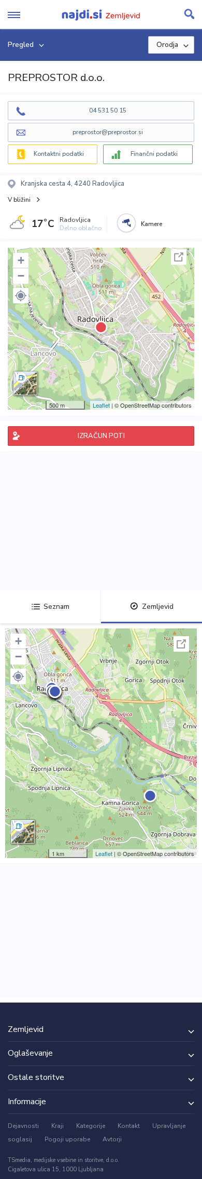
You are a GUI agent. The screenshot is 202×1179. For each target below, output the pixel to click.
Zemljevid (158, 606)
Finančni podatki (154, 154)
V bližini (19, 200)
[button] (20, 295)
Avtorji (112, 1139)
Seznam (56, 606)
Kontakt (129, 1126)
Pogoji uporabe (67, 1139)
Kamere (151, 224)
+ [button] (21, 260)
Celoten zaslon (178, 257)
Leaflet (101, 405)
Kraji (57, 1126)
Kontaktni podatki (59, 154)
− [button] (21, 275)
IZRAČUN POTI (101, 436)
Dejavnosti (23, 1126)
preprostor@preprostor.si (108, 132)
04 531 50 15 (107, 110)
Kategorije (90, 1126)
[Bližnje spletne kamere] (126, 223)
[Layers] (25, 383)
